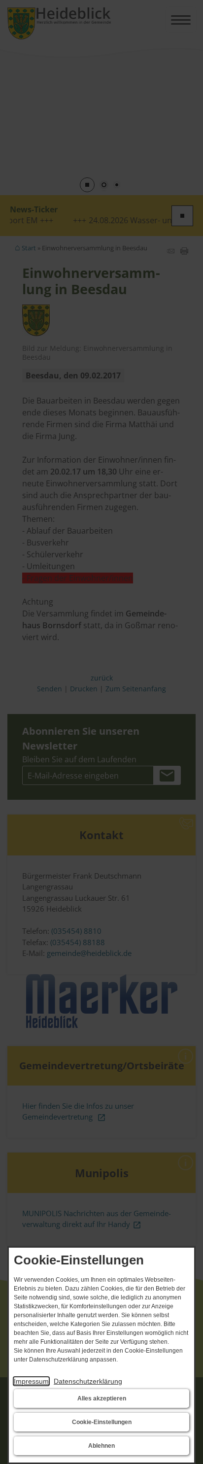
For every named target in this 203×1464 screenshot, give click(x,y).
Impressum (31, 1381)
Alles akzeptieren (101, 1398)
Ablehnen (101, 1445)
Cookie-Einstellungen (102, 1422)
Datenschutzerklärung (88, 1381)
